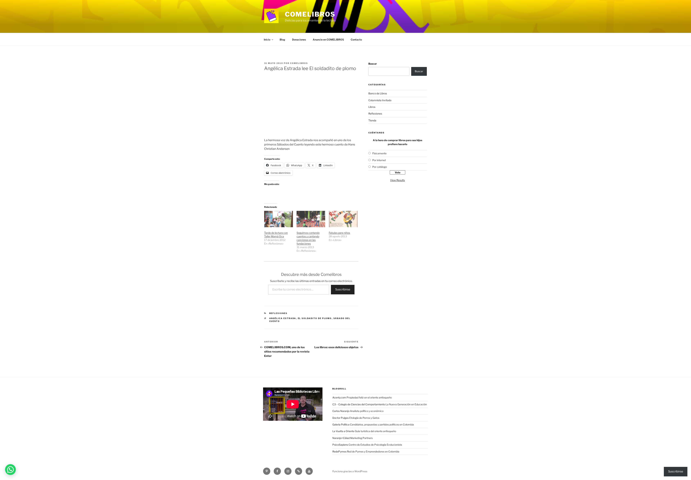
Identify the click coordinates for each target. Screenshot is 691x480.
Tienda (372, 120)
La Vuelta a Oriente (343, 431)
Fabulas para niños (339, 232)
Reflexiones (278, 313)
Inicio (267, 39)
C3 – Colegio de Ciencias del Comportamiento (358, 404)
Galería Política (340, 424)
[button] (10, 469)
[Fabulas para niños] (343, 219)
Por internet (379, 160)
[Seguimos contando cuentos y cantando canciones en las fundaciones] (311, 219)
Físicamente (379, 153)
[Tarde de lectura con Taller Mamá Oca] (278, 219)
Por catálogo (379, 166)
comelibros (299, 63)
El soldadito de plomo (315, 318)
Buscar (372, 63)
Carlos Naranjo (340, 410)
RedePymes (339, 451)
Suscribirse (342, 289)
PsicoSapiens (340, 444)
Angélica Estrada (282, 318)
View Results (397, 180)
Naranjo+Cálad (341, 437)
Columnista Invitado (379, 100)
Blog (282, 39)
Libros (371, 106)
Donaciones (299, 39)
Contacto (356, 39)
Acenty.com (339, 397)
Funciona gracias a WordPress (349, 471)
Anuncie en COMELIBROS (328, 39)
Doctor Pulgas (340, 417)
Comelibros (310, 14)
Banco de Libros (377, 93)
